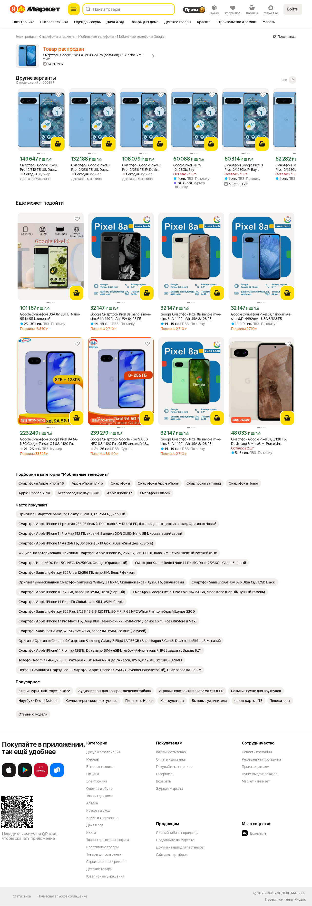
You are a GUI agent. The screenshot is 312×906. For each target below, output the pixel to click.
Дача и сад (94, 825)
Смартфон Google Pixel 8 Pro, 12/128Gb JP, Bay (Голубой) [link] (243, 167)
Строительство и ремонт (106, 862)
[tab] (23, 22)
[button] (276, 833)
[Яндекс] (300, 899)
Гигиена (92, 774)
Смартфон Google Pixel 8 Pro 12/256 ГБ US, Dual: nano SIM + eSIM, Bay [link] (90, 167)
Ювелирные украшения (105, 876)
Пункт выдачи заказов (259, 774)
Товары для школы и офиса (107, 840)
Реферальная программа (261, 759)
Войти (293, 9)
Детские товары (99, 869)
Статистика (22, 896)
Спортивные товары (102, 847)
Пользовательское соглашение (62, 896)
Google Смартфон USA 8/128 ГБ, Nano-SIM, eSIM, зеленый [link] (50, 316)
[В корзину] (57, 144)
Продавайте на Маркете (175, 840)
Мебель (92, 759)
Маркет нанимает (256, 781)
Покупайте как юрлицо (174, 767)
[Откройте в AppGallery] (41, 776)
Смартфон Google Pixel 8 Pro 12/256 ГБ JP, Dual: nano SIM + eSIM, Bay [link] (141, 167)
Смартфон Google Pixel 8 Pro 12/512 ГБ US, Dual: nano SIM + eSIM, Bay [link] (39, 167)
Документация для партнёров (180, 847)
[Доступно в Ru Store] (57, 776)
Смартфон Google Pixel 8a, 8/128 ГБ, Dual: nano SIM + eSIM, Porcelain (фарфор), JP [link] (259, 441)
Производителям (255, 767)
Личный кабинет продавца (177, 833)
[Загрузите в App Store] (9, 776)
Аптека (92, 803)
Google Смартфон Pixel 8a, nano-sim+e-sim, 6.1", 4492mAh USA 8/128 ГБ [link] (120, 316)
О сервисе (164, 774)
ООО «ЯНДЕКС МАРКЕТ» (286, 893)
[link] (41, 483)
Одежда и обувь (99, 789)
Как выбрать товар (171, 752)
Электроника (96, 781)
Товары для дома (99, 796)
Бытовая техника (99, 767)
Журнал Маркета (169, 789)
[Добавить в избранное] (58, 94)
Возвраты (164, 781)
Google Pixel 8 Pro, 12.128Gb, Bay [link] (187, 167)
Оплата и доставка (170, 759)
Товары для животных (103, 854)
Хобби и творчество (102, 818)
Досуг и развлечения (103, 752)
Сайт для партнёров (172, 855)
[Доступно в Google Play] (25, 776)
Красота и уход (98, 810)
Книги (91, 832)
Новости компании (257, 752)
